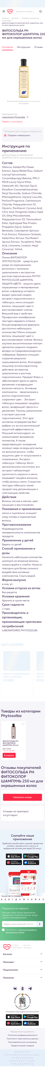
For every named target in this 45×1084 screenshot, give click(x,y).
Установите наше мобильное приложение (22, 1012)
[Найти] (40, 11)
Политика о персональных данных (22, 1038)
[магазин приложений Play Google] (31, 856)
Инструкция (23, 47)
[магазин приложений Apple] (14, 856)
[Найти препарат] (28, 11)
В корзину (9, 755)
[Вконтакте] (15, 989)
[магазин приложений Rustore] (31, 862)
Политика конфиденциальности (22, 1035)
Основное (7, 47)
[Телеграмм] (30, 989)
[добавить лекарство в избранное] (23, 724)
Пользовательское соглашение (22, 1042)
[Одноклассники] (23, 989)
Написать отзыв (23, 797)
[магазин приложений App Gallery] (14, 862)
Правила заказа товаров (22, 1045)
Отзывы (38, 47)
